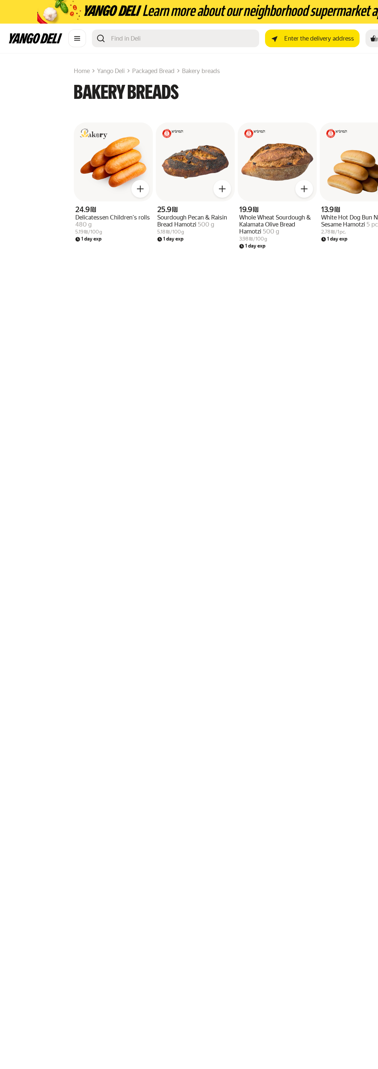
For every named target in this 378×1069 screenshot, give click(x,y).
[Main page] (35, 41)
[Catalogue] (77, 38)
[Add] (140, 189)
